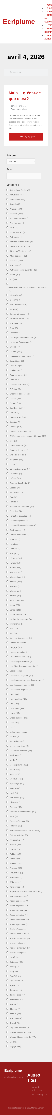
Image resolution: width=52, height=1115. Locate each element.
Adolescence (17, 199)
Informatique (17, 577)
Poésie (15, 849)
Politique (15, 854)
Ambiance (16, 209)
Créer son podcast (20, 394)
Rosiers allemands (20, 934)
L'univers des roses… (21, 638)
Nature (15, 788)
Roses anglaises (19, 905)
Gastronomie (18, 530)
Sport (14, 985)
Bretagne (16, 323)
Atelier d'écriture (20, 246)
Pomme (16, 858)
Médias (14, 736)
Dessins (15, 422)
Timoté (15, 1013)
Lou (13, 727)
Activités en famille (20, 190)
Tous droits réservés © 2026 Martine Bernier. (26, 1108)
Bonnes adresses (19, 314)
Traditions (16, 1018)
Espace (15, 488)
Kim (13, 633)
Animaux (16, 213)
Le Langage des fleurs (21, 661)
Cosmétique (17, 361)
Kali (14, 628)
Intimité (15, 596)
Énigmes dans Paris (20, 483)
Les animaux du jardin (21, 675)
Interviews (16, 591)
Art (14, 227)
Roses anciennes (19, 901)
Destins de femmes (20, 431)
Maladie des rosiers (20, 732)
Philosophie (17, 840)
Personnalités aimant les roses (25, 830)
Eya (13, 497)
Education (16, 473)
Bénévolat (16, 295)
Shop (14, 971)
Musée (15, 774)
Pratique (16, 868)
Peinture (16, 826)
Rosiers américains (20, 938)
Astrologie (16, 237)
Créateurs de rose (19, 384)
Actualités (17, 195)
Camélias (16, 333)
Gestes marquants (19, 534)
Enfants (15, 478)
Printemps (16, 877)
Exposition (16, 492)
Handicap (15, 544)
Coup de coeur (18, 375)
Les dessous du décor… (22, 685)
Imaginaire (16, 572)
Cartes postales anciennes (23, 337)
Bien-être (15, 300)
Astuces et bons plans (21, 242)
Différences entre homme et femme (28, 436)
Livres (15, 713)
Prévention (16, 873)
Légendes (16, 671)
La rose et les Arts (19, 643)
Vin (13, 1042)
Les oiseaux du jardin (20, 689)
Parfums (16, 807)
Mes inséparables (19, 746)
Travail (15, 1023)
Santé (14, 957)
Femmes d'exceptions (22, 506)
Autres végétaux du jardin (23, 270)
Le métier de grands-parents (24, 666)
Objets (15, 802)
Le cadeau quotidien (20, 657)
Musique (16, 779)
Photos (15, 844)
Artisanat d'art (18, 232)
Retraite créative (19, 896)
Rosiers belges (18, 943)
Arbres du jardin (19, 218)
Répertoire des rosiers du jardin (26, 891)
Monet (15, 769)
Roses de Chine (18, 910)
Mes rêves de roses (21, 750)
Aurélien (16, 260)
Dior (13, 441)
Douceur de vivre (19, 450)
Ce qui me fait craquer (21, 342)
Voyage (15, 1046)
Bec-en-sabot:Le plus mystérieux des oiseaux (28, 289)
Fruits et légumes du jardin (23, 525)
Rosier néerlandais (19, 929)
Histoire (16, 558)
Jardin (15, 610)
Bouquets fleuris (19, 319)
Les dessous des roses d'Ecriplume (27, 680)
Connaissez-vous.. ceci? (22, 356)
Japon (15, 605)
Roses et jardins (19, 915)
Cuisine (15, 398)
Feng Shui (16, 511)
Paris (14, 816)
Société (15, 976)
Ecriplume (19, 21)
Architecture (17, 223)
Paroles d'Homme (19, 821)
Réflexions (16, 882)
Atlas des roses (18, 256)
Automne (15, 265)
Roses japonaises (19, 924)
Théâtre (15, 1009)
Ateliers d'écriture (20, 251)
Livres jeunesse (19, 718)
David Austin (17, 408)
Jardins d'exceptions (21, 619)
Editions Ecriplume (20, 469)
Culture (15, 403)
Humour (15, 567)
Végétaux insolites (19, 1028)
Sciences (16, 962)
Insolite (16, 581)
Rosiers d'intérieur (20, 948)
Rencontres (17, 887)
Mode (14, 760)
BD (13, 279)
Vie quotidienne (20, 1032)
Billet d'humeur (18, 304)
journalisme (16, 624)
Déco (14, 412)
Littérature (17, 708)
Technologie (17, 995)
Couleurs (16, 370)
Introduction (17, 600)
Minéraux (15, 755)
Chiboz (15, 347)
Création (15, 389)
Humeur (15, 563)
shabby (14, 966)
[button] (43, 1)
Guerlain (15, 539)
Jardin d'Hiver (18, 614)
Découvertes (18, 417)
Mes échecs (17, 741)
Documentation (18, 445)
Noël (14, 793)
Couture (15, 379)
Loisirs (14, 722)
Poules (16, 863)
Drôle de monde (18, 455)
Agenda (15, 204)
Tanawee (16, 990)
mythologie (17, 783)
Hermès (15, 549)
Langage (16, 647)
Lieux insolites (18, 699)
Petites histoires (19, 835)
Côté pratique (18, 365)
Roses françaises (19, 920)
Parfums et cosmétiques (23, 811)
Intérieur (15, 586)
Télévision (16, 999)
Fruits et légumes (19, 520)
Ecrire (14, 464)
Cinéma (16, 351)
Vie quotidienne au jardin (23, 1037)
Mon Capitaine (19, 765)
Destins (16, 426)
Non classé (17, 797)
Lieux (14, 694)
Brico (14, 328)
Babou (15, 274)
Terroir (15, 1004)
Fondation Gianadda (20, 516)
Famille (15, 502)
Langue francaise (19, 652)
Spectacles (16, 981)
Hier (14, 553)
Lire (14, 703)
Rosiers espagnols (19, 952)
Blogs (14, 309)
